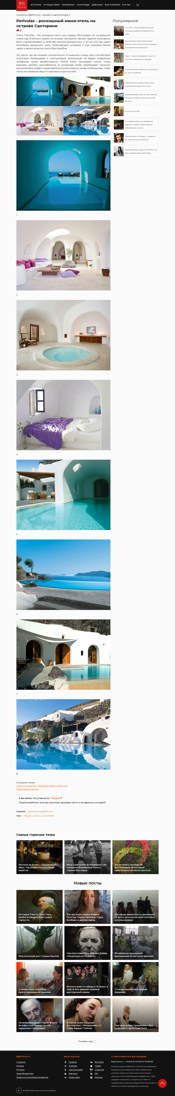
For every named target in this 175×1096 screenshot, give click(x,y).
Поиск (145, 5)
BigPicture (34, 15)
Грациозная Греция (27, 789)
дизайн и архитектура (55, 15)
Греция (27, 816)
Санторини (48, 816)
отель (36, 816)
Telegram (55, 798)
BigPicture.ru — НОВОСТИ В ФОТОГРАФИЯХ (132, 1061)
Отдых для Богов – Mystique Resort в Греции (41, 786)
